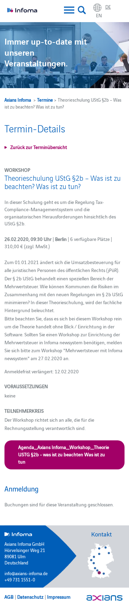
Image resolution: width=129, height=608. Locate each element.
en (99, 15)
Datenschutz (30, 596)
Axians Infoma (17, 99)
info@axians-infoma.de (26, 573)
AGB (8, 596)
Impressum (59, 596)
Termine (45, 99)
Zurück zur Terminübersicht (38, 146)
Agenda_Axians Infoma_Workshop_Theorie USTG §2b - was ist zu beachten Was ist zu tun (63, 454)
